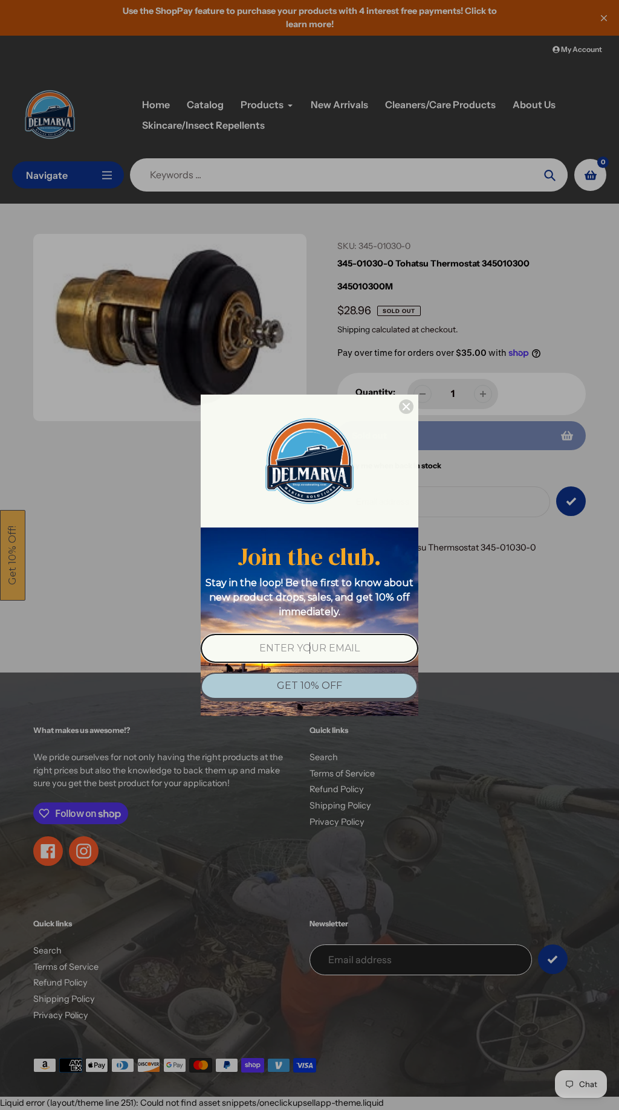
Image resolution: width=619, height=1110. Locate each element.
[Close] (406, 406)
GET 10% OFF (309, 685)
